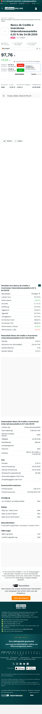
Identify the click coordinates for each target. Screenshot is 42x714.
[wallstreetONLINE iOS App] (20, 669)
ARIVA (8, 675)
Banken (37, 442)
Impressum (4, 657)
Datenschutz (25, 657)
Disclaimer (14, 657)
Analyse (19, 141)
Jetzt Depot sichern (21, 637)
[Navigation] (2, 8)
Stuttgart (34, 294)
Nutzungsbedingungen (27, 659)
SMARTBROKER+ (28, 629)
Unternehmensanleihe (32, 427)
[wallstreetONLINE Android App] (31, 669)
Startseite (3, 18)
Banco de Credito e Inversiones (33, 453)
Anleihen (11, 18)
